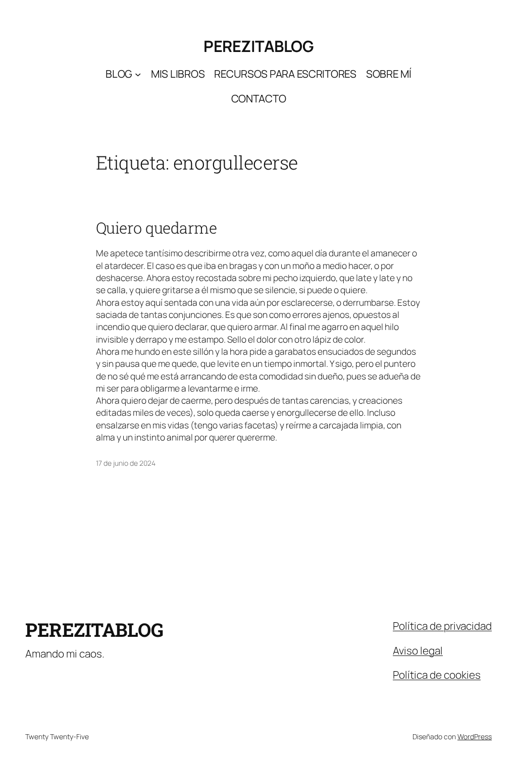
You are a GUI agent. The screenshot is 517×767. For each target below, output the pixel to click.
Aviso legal (418, 650)
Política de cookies (437, 675)
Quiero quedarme (156, 227)
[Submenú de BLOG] (138, 74)
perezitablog (258, 46)
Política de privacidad (442, 626)
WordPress (474, 736)
